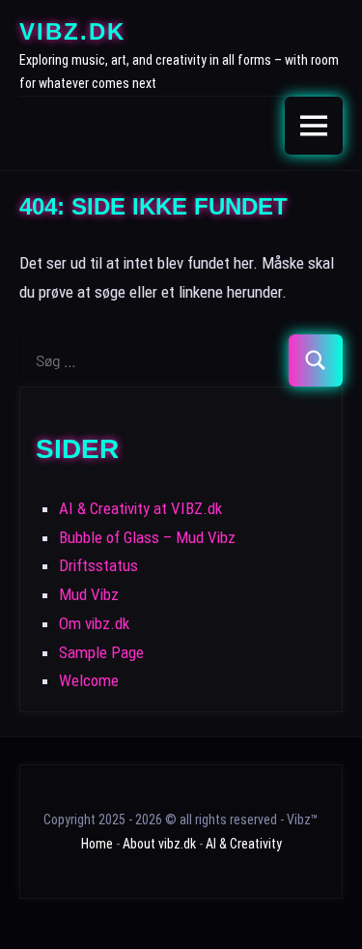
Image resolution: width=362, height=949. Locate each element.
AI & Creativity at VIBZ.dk (140, 508)
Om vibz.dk (94, 623)
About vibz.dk (159, 843)
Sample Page (101, 652)
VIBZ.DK (72, 31)
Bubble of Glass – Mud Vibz (147, 537)
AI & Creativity (244, 843)
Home (97, 843)
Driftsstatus (98, 565)
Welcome (89, 680)
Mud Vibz (89, 594)
